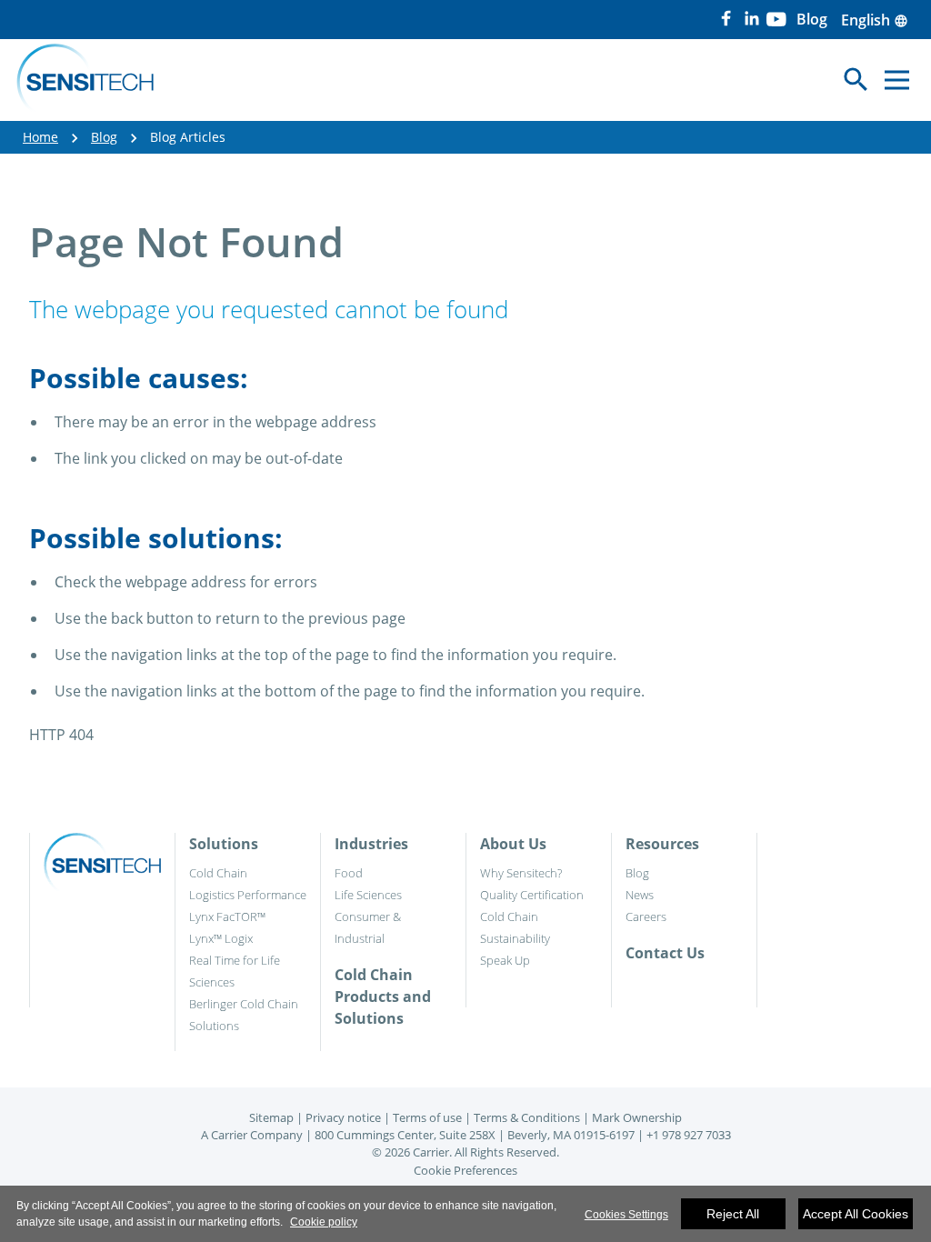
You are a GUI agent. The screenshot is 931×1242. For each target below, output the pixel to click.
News (640, 894)
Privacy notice (343, 1117)
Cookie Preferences (465, 1170)
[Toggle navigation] (896, 79)
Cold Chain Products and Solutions (383, 996)
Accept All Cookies (855, 1214)
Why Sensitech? (521, 873)
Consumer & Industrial (368, 927)
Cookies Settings (626, 1214)
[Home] (85, 80)
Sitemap (271, 1117)
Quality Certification (532, 894)
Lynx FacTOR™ (227, 916)
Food (349, 873)
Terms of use (427, 1117)
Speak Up (505, 960)
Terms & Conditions (527, 1117)
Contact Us (665, 953)
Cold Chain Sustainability (515, 927)
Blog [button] (811, 19)
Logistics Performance (247, 894)
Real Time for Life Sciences (234, 971)
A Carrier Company (252, 1135)
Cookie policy (323, 1222)
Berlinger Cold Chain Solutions (243, 1015)
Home (40, 136)
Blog (104, 136)
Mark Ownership (637, 1117)
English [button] (874, 20)
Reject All (732, 1214)
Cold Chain (218, 873)
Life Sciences (368, 894)
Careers (646, 916)
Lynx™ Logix (221, 938)
